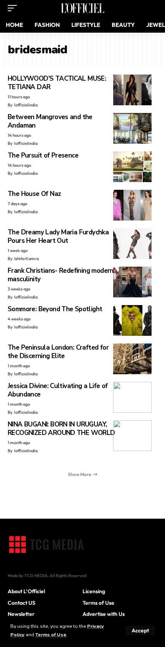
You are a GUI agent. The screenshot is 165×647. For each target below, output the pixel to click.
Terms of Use (50, 634)
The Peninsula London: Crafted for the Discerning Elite (58, 351)
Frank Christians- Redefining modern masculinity (61, 275)
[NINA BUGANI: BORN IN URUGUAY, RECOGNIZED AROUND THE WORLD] (132, 435)
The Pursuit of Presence (43, 155)
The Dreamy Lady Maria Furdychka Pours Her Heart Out (58, 236)
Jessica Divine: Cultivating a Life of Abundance (58, 390)
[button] (140, 630)
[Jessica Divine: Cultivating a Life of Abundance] (132, 397)
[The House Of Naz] (132, 205)
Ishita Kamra (26, 258)
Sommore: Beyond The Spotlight (55, 309)
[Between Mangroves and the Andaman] (132, 128)
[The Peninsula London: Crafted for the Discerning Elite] (132, 358)
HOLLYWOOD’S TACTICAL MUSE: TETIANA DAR (57, 82)
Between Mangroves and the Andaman (50, 121)
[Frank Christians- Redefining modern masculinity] (132, 282)
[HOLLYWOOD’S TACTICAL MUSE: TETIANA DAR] (132, 90)
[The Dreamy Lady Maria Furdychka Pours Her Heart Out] (132, 243)
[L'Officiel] (82, 8)
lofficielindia (26, 105)
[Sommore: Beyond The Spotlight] (132, 320)
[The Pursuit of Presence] (132, 166)
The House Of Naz (34, 193)
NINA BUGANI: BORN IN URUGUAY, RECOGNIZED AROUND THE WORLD (61, 428)
